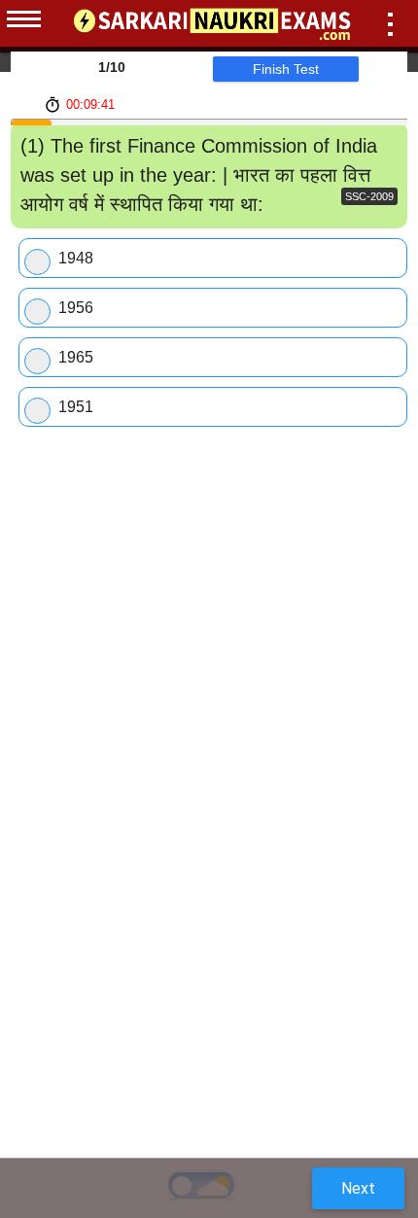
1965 (75, 357)
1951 (75, 407)
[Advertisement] (209, 518)
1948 (75, 258)
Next (358, 1188)
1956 (75, 307)
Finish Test (286, 69)
